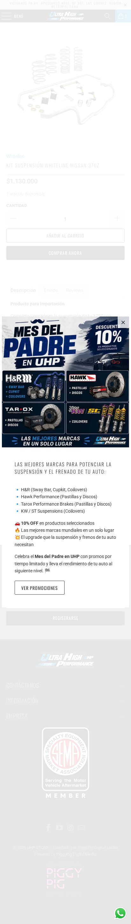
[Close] (123, 322)
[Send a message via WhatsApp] (120, 913)
